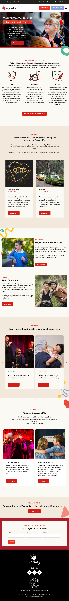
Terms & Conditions (34, 590)
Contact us (42, 2)
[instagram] (7, 2)
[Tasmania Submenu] (20, 2)
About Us (24, 590)
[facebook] (4, 2)
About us (49, 2)
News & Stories (59, 2)
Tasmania (16, 2)
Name (10, 532)
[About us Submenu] (53, 2)
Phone (45, 532)
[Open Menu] (66, 8)
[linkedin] (10, 2)
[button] (66, 189)
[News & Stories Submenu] (65, 2)
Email (28, 532)
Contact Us (44, 590)
